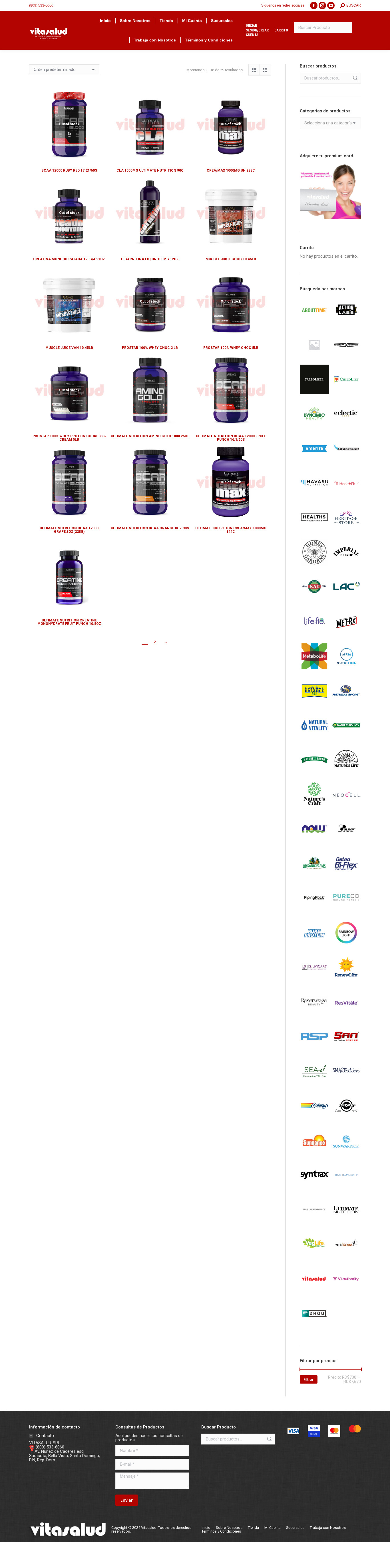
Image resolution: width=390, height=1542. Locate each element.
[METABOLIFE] (314, 669)
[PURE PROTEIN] (314, 946)
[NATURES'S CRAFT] (314, 807)
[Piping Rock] (314, 911)
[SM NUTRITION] (346, 1084)
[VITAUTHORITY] (346, 1292)
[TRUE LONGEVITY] (346, 1188)
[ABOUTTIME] (314, 323)
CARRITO (281, 30)
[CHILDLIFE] (346, 392)
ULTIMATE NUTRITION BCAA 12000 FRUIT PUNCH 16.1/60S (231, 438)
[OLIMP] (346, 842)
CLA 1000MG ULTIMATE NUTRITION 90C (150, 170)
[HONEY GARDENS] (314, 565)
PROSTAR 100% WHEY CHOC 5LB (230, 348)
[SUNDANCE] (314, 1153)
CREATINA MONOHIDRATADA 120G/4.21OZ (69, 259)
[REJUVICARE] (314, 980)
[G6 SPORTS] (346, 461)
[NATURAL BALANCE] (314, 703)
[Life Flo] (314, 634)
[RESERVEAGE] (314, 1015)
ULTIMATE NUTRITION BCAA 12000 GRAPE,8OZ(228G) (69, 530)
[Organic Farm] (314, 876)
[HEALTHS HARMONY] (314, 531)
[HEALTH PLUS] (346, 496)
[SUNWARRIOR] (346, 1153)
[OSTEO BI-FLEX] (346, 876)
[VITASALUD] (314, 1292)
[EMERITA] (314, 461)
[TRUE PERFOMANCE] (314, 1222)
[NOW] (314, 842)
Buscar (355, 78)
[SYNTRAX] (314, 1188)
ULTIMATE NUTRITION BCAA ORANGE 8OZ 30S (150, 528)
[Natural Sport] (346, 703)
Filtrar (308, 1379)
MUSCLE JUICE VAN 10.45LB (69, 348)
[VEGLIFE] (314, 1257)
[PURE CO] (346, 911)
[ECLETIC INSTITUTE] (346, 427)
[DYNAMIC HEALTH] (314, 427)
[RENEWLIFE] (346, 980)
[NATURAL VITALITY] (314, 738)
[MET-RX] (346, 634)
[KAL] (314, 600)
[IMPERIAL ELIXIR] (346, 565)
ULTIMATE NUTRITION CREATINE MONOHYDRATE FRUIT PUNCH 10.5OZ (69, 622)
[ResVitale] (346, 1015)
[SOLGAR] (346, 1119)
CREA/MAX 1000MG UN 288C (231, 170)
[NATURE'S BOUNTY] (346, 738)
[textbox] (328, 123)
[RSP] (314, 1049)
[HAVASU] (314, 496)
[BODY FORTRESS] (346, 358)
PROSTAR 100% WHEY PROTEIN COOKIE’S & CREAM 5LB (69, 438)
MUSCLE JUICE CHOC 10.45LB (231, 259)
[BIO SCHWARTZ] (314, 358)
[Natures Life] (346, 773)
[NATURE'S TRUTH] (314, 773)
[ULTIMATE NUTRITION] (346, 1222)
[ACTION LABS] (346, 323)
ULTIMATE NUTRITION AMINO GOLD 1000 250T (150, 436)
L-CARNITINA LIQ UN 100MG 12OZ (150, 259)
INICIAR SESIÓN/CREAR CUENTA (257, 30)
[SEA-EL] (314, 1084)
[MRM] (346, 669)
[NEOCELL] (346, 807)
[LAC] (346, 600)
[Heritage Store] (346, 531)
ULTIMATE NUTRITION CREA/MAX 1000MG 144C (230, 530)
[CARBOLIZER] (314, 392)
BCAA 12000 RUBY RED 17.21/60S (69, 170)
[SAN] (346, 1049)
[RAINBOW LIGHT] (346, 946)
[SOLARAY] (314, 1119)
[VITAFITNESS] (346, 1257)
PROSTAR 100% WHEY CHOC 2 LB (150, 348)
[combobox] (330, 123)
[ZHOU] (314, 1326)
